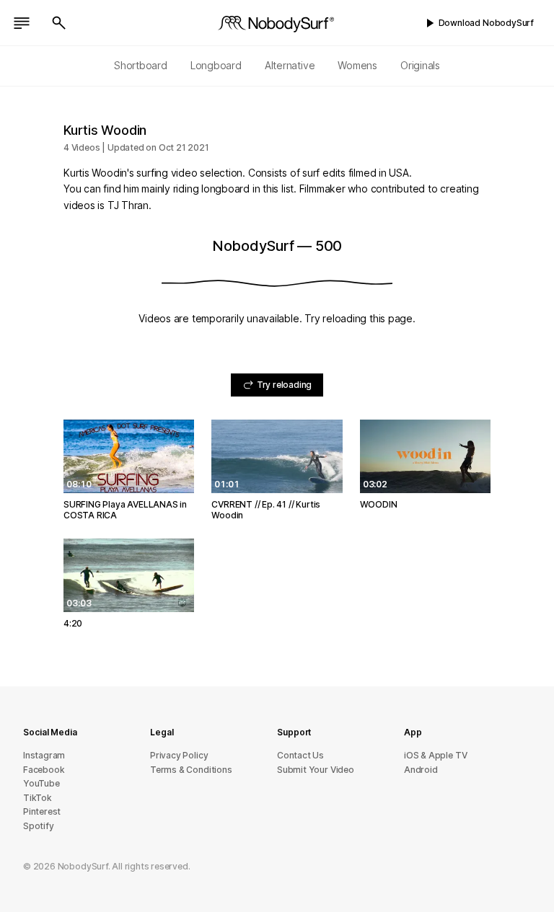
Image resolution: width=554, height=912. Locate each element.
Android (421, 769)
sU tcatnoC (300, 755)
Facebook (43, 769)
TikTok (37, 797)
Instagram (44, 755)
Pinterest (42, 811)
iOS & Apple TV (435, 755)
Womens (357, 65)
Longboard (216, 65)
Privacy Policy (179, 755)
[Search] (59, 23)
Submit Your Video (315, 769)
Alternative (290, 65)
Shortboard (140, 65)
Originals (420, 65)
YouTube (41, 783)
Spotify (38, 825)
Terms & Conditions (191, 769)
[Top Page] (277, 23)
